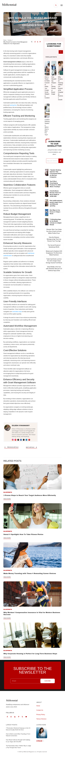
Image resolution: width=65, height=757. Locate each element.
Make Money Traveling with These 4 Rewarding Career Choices (29, 573)
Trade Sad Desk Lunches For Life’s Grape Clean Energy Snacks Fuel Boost (54, 260)
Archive (43, 30)
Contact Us (39, 710)
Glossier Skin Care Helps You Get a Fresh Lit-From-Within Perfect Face (54, 231)
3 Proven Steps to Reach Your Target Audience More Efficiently (29, 495)
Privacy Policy (40, 714)
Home (4, 40)
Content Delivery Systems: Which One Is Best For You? (47, 127)
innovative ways (17, 311)
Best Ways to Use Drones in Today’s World (55, 211)
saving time (13, 105)
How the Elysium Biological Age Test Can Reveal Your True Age (54, 239)
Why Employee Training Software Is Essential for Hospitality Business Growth (60, 88)
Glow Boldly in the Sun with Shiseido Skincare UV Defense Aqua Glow (54, 268)
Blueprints (7, 492)
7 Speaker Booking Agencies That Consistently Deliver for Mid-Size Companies (56, 173)
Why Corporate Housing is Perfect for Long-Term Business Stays (30, 654)
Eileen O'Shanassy (21, 425)
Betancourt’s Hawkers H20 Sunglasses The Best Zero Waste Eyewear (54, 253)
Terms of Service (41, 719)
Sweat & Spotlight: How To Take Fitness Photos (23, 534)
